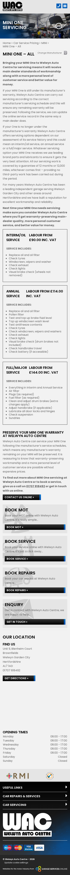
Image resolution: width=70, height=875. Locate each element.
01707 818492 (35, 486)
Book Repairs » (17, 590)
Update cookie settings (16, 862)
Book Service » (17, 559)
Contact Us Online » (19, 497)
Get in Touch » (17, 622)
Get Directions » (16, 678)
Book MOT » (15, 527)
